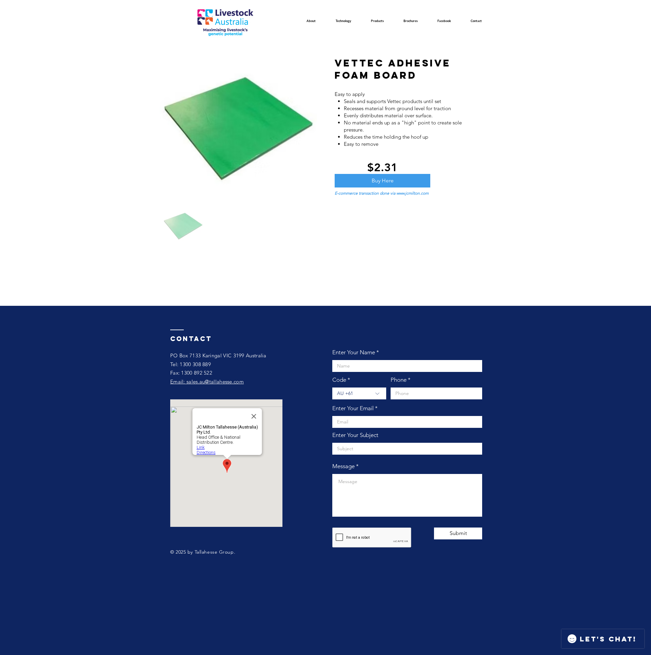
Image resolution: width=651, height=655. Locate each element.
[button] (343, 23)
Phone (399, 380)
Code (339, 380)
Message (343, 466)
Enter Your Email (353, 408)
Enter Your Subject (355, 435)
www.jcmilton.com (412, 193)
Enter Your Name (353, 352)
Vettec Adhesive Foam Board (393, 69)
